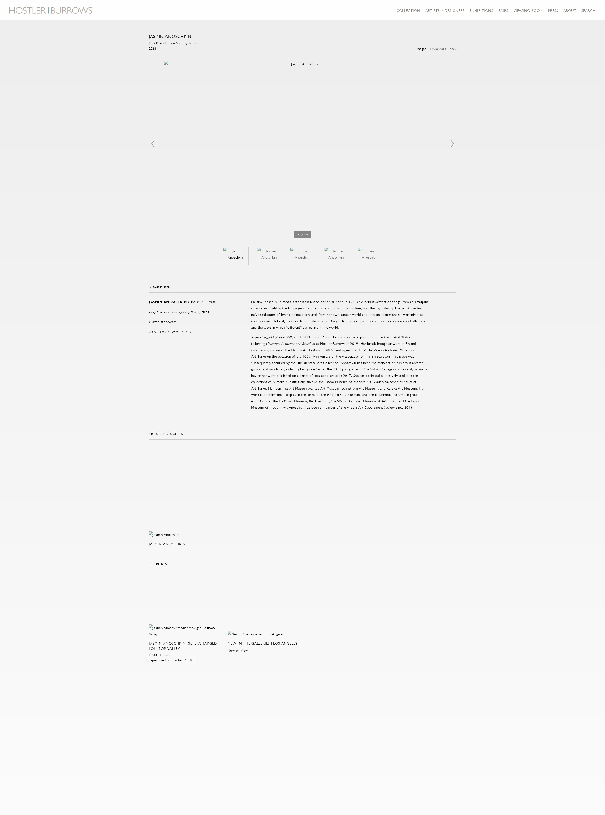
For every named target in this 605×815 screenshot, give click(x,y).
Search (588, 11)
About (569, 11)
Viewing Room (528, 11)
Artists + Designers (445, 11)
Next (452, 143)
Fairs (503, 11)
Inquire (303, 234)
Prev (153, 143)
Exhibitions (481, 11)
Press (553, 11)
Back (452, 49)
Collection (408, 11)
